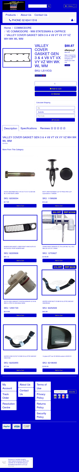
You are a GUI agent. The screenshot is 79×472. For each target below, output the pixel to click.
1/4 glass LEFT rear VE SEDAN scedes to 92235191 (57, 356)
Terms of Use (42, 386)
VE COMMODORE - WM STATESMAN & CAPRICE (36, 31)
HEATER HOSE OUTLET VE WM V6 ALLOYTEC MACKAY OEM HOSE (20, 357)
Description (10, 128)
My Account (7, 386)
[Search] (49, 6)
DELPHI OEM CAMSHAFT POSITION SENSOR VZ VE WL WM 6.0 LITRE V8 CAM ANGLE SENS (20, 302)
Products (11, 15)
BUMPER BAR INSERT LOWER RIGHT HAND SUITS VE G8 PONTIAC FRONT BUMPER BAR (20, 247)
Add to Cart (56, 88)
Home (7, 27)
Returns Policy (41, 405)
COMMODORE (23, 27)
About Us (26, 15)
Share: (37, 75)
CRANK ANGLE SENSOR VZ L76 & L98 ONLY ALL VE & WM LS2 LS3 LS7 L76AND (58, 247)
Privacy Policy (41, 396)
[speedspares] (13, 4)
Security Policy (41, 415)
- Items (70, 6)
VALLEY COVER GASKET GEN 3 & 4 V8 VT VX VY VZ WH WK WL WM (37, 36)
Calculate (56, 120)
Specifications (29, 128)
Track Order (5, 396)
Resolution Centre (8, 405)
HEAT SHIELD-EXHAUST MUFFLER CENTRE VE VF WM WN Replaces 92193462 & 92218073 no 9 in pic (18, 462)
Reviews (45, 128)
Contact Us (40, 15)
